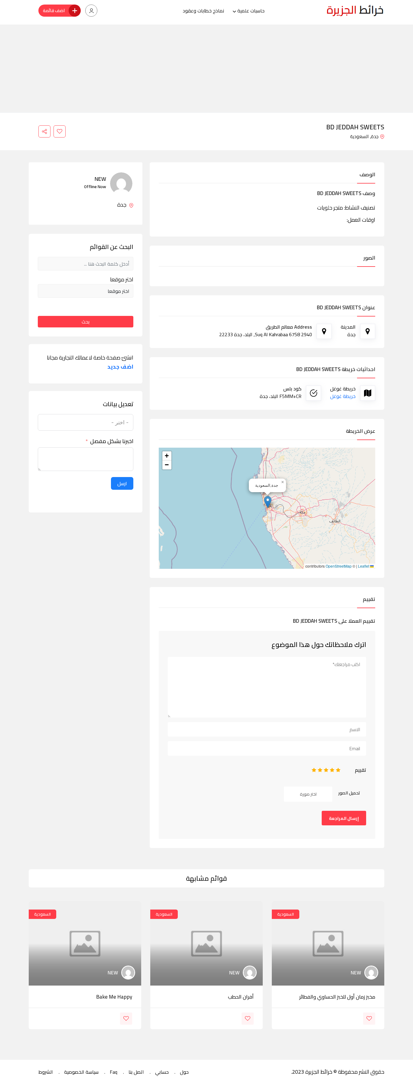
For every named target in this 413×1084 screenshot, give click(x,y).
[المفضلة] (60, 131)
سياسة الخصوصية (81, 1071)
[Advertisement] (206, 67)
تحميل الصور (349, 793)
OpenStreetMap (339, 566)
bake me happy (114, 997)
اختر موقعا (121, 279)
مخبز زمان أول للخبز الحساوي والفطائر (337, 997)
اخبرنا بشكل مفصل (111, 441)
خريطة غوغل (343, 396)
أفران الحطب (241, 997)
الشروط (45, 1071)
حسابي (162, 1071)
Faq (113, 1071)
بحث (85, 321)
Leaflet (364, 566)
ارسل (122, 483)
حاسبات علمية (251, 10)
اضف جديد (120, 366)
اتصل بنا (136, 1071)
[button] (268, 502)
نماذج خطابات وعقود (203, 10)
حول (184, 1071)
